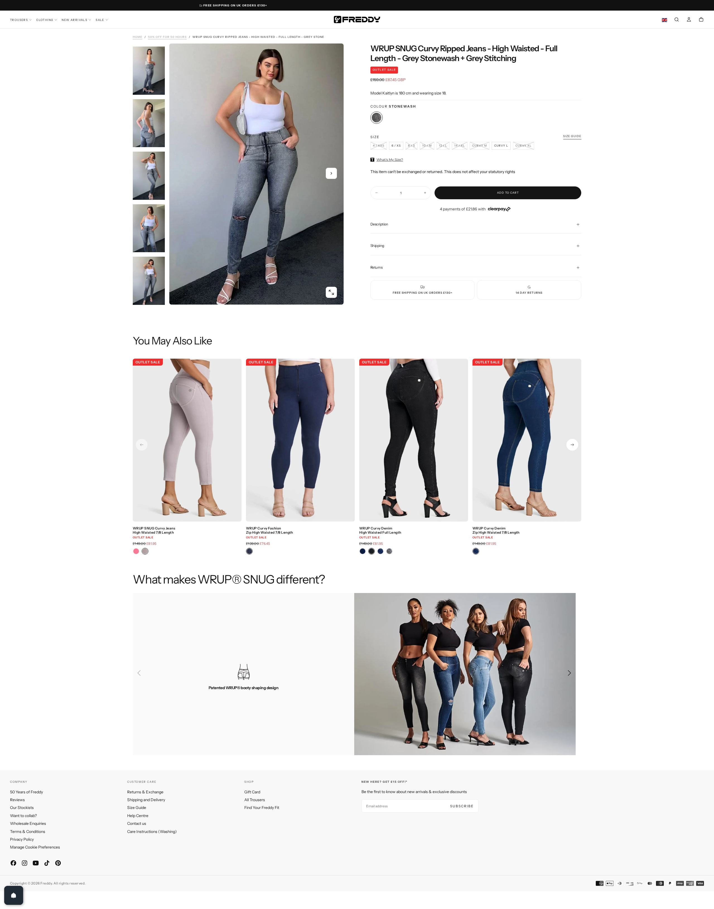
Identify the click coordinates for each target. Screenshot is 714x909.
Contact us (136, 823)
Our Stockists (22, 807)
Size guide (572, 136)
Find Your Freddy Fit (261, 807)
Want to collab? (23, 815)
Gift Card (252, 791)
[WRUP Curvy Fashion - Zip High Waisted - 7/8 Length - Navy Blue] (249, 551)
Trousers (19, 20)
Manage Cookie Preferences (35, 847)
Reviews (17, 799)
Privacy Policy (22, 839)
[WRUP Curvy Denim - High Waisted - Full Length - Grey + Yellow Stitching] (389, 551)
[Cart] (701, 20)
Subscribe (462, 806)
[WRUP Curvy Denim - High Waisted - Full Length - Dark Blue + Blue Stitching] (362, 551)
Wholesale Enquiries (28, 823)
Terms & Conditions (27, 831)
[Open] (13, 895)
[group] (378, 146)
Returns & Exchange (145, 791)
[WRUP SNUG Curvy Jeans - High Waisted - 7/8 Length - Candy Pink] (136, 551)
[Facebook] (13, 863)
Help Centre (137, 815)
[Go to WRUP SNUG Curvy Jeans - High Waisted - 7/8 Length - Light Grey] (187, 440)
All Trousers (254, 799)
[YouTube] (35, 863)
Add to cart (508, 193)
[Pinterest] (58, 863)
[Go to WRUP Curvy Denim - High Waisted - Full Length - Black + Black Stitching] (413, 440)
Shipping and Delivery (146, 799)
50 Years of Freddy (26, 791)
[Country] (664, 20)
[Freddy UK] (357, 19)
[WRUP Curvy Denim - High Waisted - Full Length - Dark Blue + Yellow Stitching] (380, 551)
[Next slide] (572, 445)
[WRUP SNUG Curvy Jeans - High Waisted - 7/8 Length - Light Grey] (145, 551)
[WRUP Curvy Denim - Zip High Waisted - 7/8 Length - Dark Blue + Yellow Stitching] (476, 551)
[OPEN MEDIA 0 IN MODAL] (331, 292)
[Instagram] (24, 863)
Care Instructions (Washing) (152, 831)
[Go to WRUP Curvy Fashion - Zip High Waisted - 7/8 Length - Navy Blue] (300, 440)
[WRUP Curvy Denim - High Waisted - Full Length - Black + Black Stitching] (371, 551)
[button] (676, 20)
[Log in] (689, 20)
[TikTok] (47, 863)
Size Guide (136, 807)
